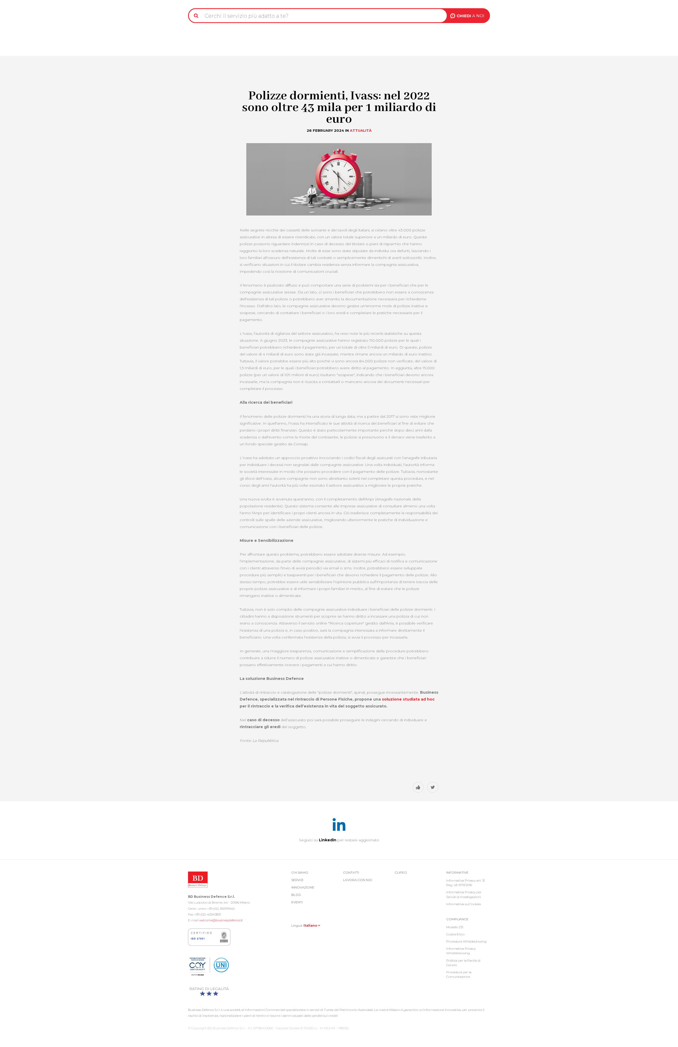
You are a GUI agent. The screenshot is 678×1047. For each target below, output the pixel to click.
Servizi (297, 880)
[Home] (202, 2)
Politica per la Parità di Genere (463, 962)
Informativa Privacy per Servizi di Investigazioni (463, 894)
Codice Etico (455, 934)
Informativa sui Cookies (463, 904)
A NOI (470, 15)
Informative (457, 872)
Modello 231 (454, 927)
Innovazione (302, 887)
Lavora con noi (357, 880)
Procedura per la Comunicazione (458, 974)
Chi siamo (299, 872)
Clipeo (401, 872)
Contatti (351, 872)
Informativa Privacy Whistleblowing (461, 951)
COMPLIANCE (457, 919)
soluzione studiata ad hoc (408, 699)
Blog (296, 895)
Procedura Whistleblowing (466, 941)
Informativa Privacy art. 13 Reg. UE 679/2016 (465, 882)
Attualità (361, 130)
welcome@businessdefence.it (221, 920)
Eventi (296, 902)
